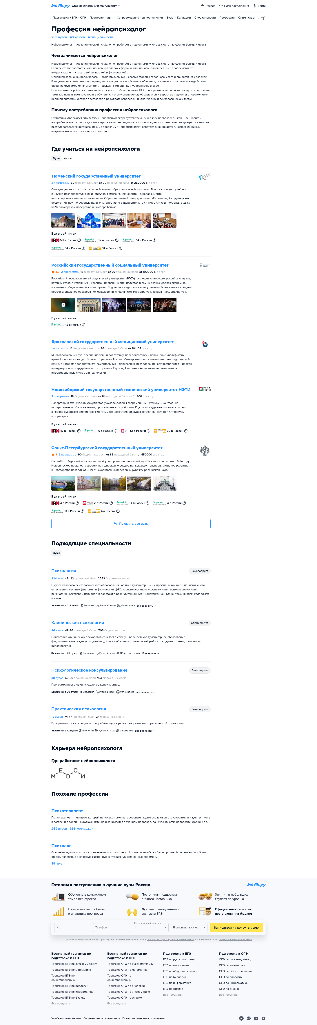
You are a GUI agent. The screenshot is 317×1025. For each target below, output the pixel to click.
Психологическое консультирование (89, 670)
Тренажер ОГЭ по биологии (126, 986)
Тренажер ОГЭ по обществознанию (119, 978)
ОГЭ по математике (232, 965)
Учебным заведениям (66, 1018)
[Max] (263, 1018)
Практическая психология (78, 709)
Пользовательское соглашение (143, 1018)
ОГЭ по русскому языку (235, 959)
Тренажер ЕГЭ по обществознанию (63, 978)
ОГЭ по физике (229, 989)
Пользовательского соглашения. (235, 939)
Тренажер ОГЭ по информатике (128, 992)
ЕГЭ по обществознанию (179, 971)
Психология (63, 570)
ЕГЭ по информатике (177, 983)
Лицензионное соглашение (101, 1018)
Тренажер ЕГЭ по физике (68, 997)
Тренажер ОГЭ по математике (127, 970)
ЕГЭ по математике (176, 965)
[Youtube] (256, 1018)
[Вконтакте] (241, 1018)
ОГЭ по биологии (231, 977)
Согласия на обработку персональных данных (170, 939)
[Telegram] (249, 1018)
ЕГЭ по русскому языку (179, 959)
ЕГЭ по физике (173, 989)
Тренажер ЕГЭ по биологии (69, 986)
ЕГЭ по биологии (174, 977)
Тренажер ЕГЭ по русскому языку (74, 964)
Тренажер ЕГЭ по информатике (72, 992)
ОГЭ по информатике (233, 983)
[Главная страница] (60, 6)
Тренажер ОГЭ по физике (124, 997)
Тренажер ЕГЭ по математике (71, 970)
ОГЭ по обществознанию (236, 971)
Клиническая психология (77, 622)
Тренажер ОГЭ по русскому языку (130, 964)
